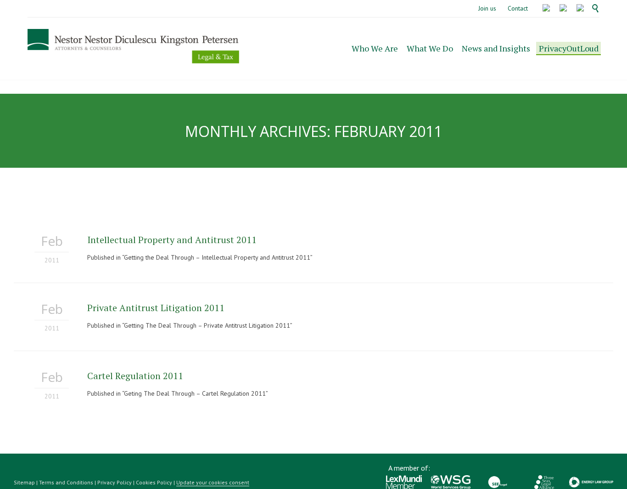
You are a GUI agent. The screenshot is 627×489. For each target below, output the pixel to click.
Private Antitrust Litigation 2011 (155, 307)
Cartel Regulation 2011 (135, 376)
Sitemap (24, 482)
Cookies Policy (154, 482)
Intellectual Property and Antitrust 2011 (172, 239)
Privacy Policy (114, 482)
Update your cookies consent (212, 482)
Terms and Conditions (66, 482)
